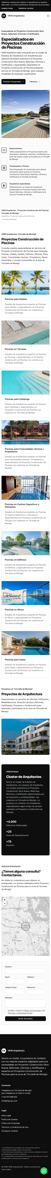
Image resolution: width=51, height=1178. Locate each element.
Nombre (9, 967)
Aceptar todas (7, 8)
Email (8, 977)
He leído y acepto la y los (26, 1012)
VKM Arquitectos (15, 15)
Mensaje (9, 998)
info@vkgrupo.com (9, 1101)
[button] (25, 926)
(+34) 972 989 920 (9, 1097)
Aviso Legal (6, 1115)
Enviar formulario (25, 1019)
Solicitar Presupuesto (12, 82)
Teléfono (31, 977)
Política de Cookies (9, 1119)
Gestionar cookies (26, 8)
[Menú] (48, 15)
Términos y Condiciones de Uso (20, 1013)
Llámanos (33, 82)
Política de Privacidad (32, 1011)
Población (31, 987)
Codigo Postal (11, 987)
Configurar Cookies (9, 1131)
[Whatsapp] (43, 1170)
